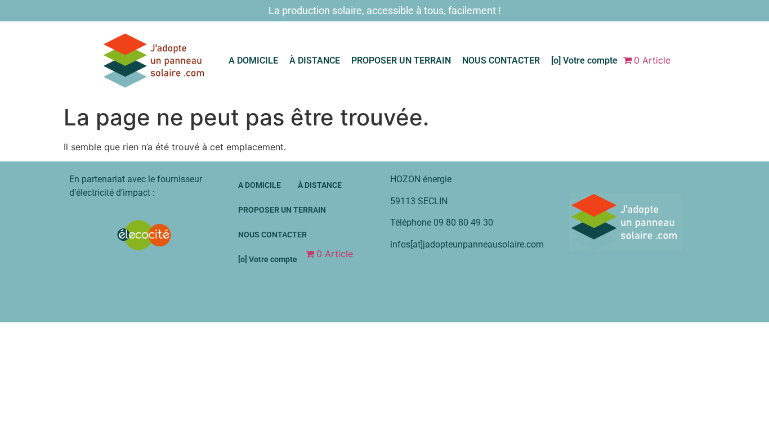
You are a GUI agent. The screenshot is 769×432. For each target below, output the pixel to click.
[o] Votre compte (584, 60)
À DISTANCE (314, 60)
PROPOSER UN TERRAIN (401, 60)
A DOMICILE (253, 60)
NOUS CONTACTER (501, 60)
